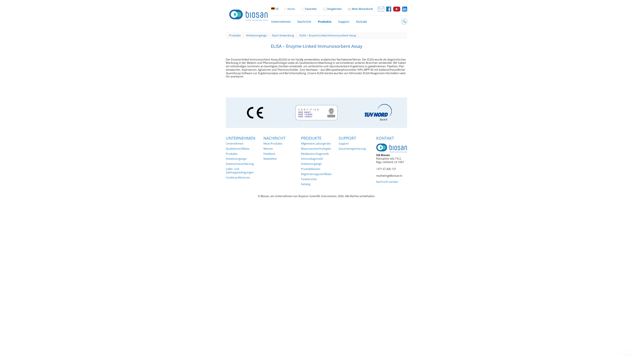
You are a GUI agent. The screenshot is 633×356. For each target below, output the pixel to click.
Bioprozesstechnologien (316, 148)
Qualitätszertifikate (237, 148)
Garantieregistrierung (352, 148)
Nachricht (304, 22)
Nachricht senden (387, 182)
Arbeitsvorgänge (236, 159)
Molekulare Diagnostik (315, 154)
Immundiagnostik (312, 159)
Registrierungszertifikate (316, 174)
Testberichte (309, 179)
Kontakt (361, 22)
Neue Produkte (272, 143)
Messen (268, 148)
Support (343, 22)
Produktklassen (310, 169)
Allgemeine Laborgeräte (316, 143)
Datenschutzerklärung (240, 164)
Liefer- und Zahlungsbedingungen (240, 170)
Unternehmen (281, 22)
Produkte (325, 22)
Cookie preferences (238, 177)
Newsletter (270, 159)
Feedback (269, 154)
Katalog (305, 184)
